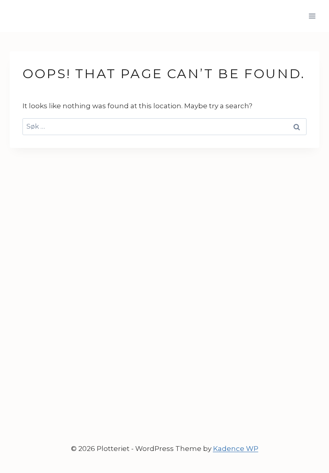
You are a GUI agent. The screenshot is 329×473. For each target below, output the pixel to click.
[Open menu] (312, 16)
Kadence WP (235, 449)
